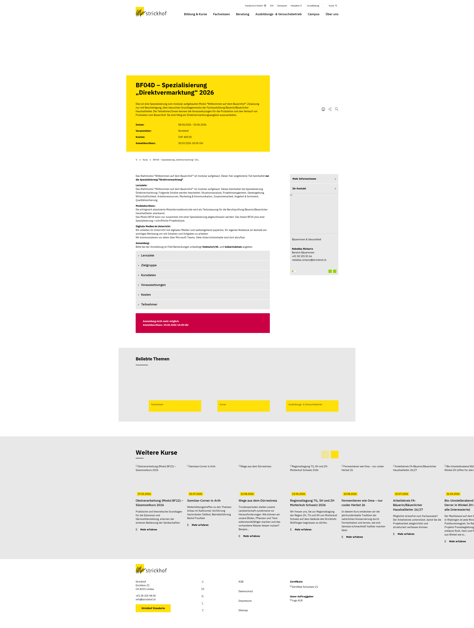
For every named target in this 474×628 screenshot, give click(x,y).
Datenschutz (245, 591)
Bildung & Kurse (195, 14)
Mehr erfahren (148, 529)
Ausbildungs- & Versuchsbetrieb (278, 14)
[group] (168, 391)
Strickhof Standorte (153, 608)
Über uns (332, 14)
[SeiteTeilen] (330, 109)
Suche (331, 5)
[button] (292, 271)
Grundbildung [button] (313, 5)
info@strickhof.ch (146, 599)
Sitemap (243, 610)
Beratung (242, 14)
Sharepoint (282, 5)
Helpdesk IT (296, 5)
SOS (272, 5)
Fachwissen (221, 14)
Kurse (145, 160)
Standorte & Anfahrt (254, 5)
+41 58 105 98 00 (146, 595)
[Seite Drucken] (323, 109)
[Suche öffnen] (336, 109)
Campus (313, 14)
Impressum (245, 600)
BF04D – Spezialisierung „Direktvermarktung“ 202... (176, 160)
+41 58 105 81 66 (302, 256)
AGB (240, 581)
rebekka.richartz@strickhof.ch (309, 260)
